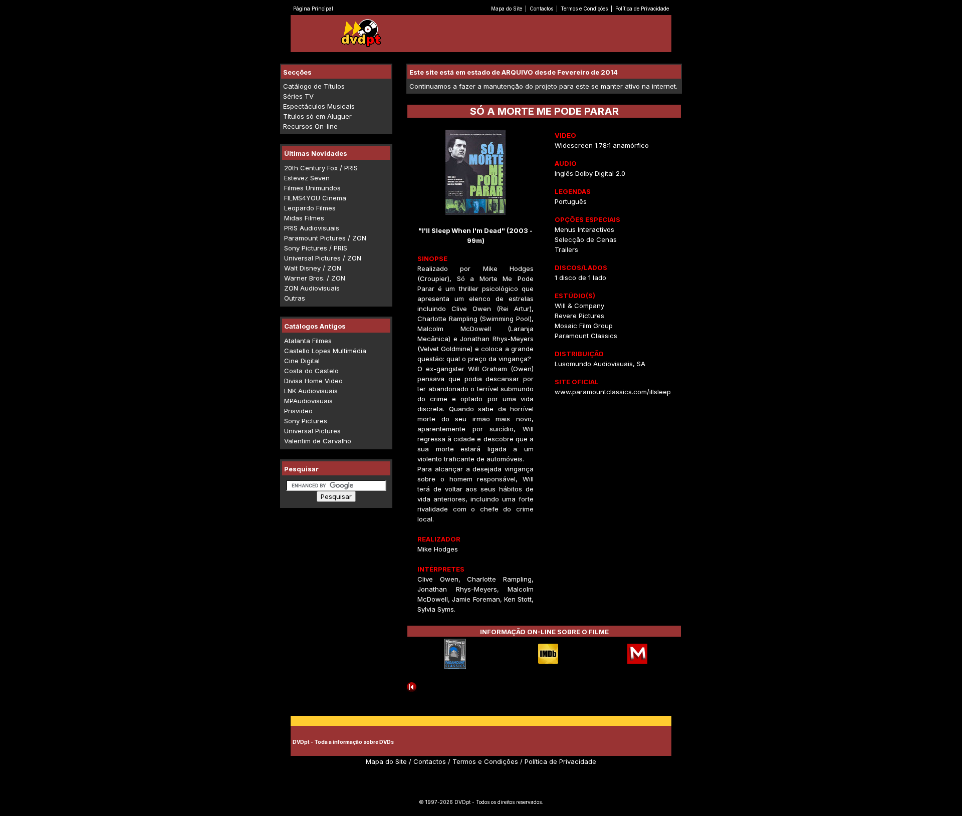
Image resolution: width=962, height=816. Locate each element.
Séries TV (298, 96)
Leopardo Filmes (310, 208)
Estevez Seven (307, 178)
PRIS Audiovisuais (311, 228)
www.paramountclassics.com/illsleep (613, 392)
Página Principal (313, 9)
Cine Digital (302, 361)
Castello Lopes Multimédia (325, 351)
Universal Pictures (312, 431)
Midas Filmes (304, 218)
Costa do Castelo (311, 371)
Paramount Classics (586, 336)
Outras (294, 298)
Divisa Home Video (313, 381)
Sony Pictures (305, 421)
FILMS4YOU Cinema (315, 198)
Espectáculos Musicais (319, 106)
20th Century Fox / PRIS (321, 168)
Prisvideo (298, 411)
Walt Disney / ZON (312, 268)
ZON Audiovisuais (312, 288)
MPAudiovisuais (308, 401)
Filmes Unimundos (312, 188)
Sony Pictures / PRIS (315, 248)
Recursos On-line (310, 126)
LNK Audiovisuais (311, 391)
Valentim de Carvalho (317, 441)
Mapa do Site (506, 9)
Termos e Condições (584, 9)
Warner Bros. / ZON (314, 278)
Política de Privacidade (642, 9)
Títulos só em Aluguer (317, 116)
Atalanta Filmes (308, 341)
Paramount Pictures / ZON (325, 238)
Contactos (541, 9)
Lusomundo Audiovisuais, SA (600, 364)
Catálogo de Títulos (314, 86)
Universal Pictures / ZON (322, 258)
